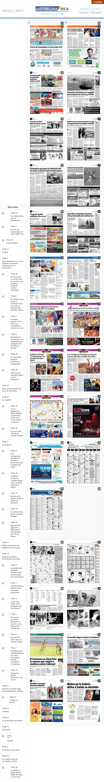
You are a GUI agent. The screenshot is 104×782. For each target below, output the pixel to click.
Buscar (20, 11)
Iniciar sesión (96, 13)
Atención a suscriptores (91, 9)
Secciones (9, 11)
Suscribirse (84, 13)
